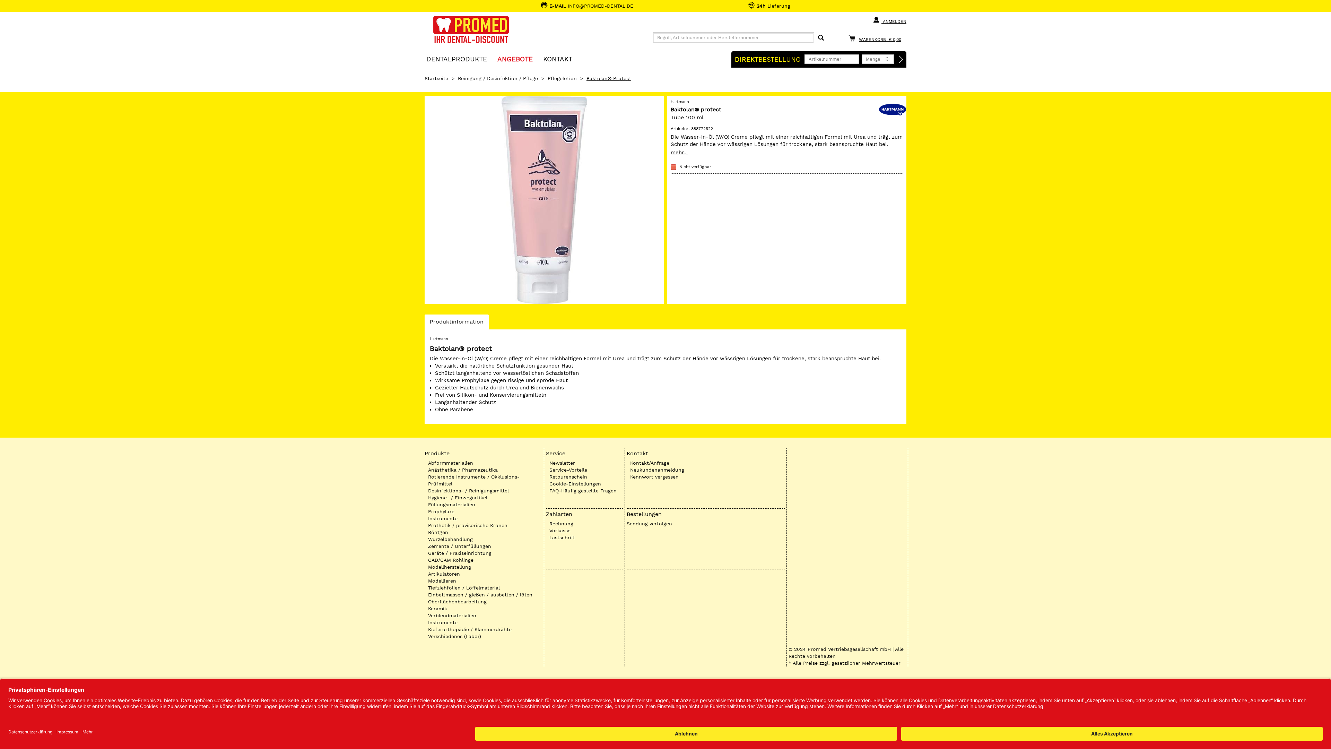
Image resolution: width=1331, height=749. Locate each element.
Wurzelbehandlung (450, 539)
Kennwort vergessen (654, 477)
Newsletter (562, 463)
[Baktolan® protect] (544, 200)
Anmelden (893, 21)
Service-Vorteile (568, 470)
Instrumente (443, 518)
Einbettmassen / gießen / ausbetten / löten (480, 594)
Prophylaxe (441, 511)
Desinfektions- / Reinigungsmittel (468, 490)
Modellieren (442, 581)
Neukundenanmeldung (657, 470)
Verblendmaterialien (452, 615)
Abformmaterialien (450, 463)
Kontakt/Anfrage (649, 463)
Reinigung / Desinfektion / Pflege (498, 78)
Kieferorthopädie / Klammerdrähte (470, 629)
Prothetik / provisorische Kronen (467, 525)
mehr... (679, 152)
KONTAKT (557, 58)
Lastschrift (562, 537)
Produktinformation (456, 323)
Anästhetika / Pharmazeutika (463, 470)
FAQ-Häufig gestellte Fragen (583, 490)
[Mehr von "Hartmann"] (892, 109)
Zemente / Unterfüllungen (459, 546)
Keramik (437, 608)
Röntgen (438, 532)
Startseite (436, 78)
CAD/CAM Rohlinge (450, 560)
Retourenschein (568, 477)
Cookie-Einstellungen (575, 484)
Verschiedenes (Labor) (454, 636)
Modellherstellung (449, 567)
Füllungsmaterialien (451, 504)
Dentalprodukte (456, 58)
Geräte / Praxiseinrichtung (459, 553)
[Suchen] (821, 38)
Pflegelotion (562, 78)
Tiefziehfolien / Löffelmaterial (464, 588)
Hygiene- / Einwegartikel (457, 497)
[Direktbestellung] (901, 59)
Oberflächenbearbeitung (457, 601)
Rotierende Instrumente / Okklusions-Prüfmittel (474, 480)
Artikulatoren (444, 574)
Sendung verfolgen (649, 523)
